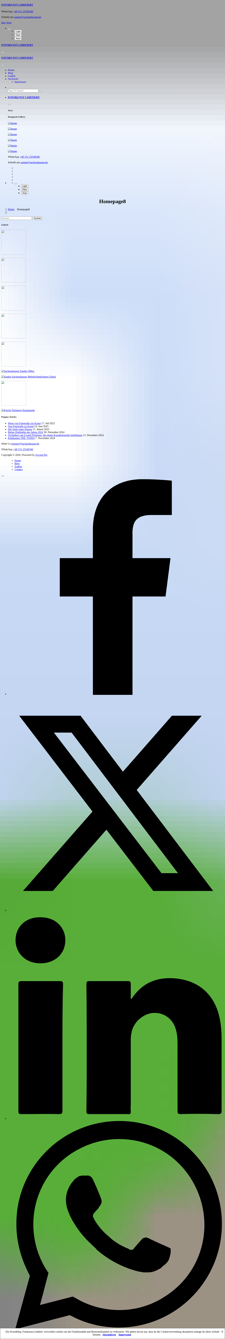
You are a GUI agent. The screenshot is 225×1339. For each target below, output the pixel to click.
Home (11, 70)
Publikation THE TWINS (21, 438)
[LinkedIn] (116, 1118)
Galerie (11, 76)
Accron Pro (41, 455)
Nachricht (13, 79)
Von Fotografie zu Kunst (21, 426)
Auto (18, 38)
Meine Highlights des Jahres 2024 (25, 432)
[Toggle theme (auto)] (9, 29)
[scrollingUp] (2, 475)
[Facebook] (116, 694)
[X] (116, 910)
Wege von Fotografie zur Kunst (24, 423)
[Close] (2, 65)
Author (18, 466)
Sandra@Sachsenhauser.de (25, 443)
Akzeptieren (109, 1334)
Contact (18, 469)
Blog (10, 73)
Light (18, 31)
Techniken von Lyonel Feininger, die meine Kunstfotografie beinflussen (45, 435)
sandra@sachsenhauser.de (27, 17)
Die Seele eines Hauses (20, 429)
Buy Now (6, 22)
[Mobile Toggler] (19, 79)
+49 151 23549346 (23, 11)
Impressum (20, 81)
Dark (18, 35)
